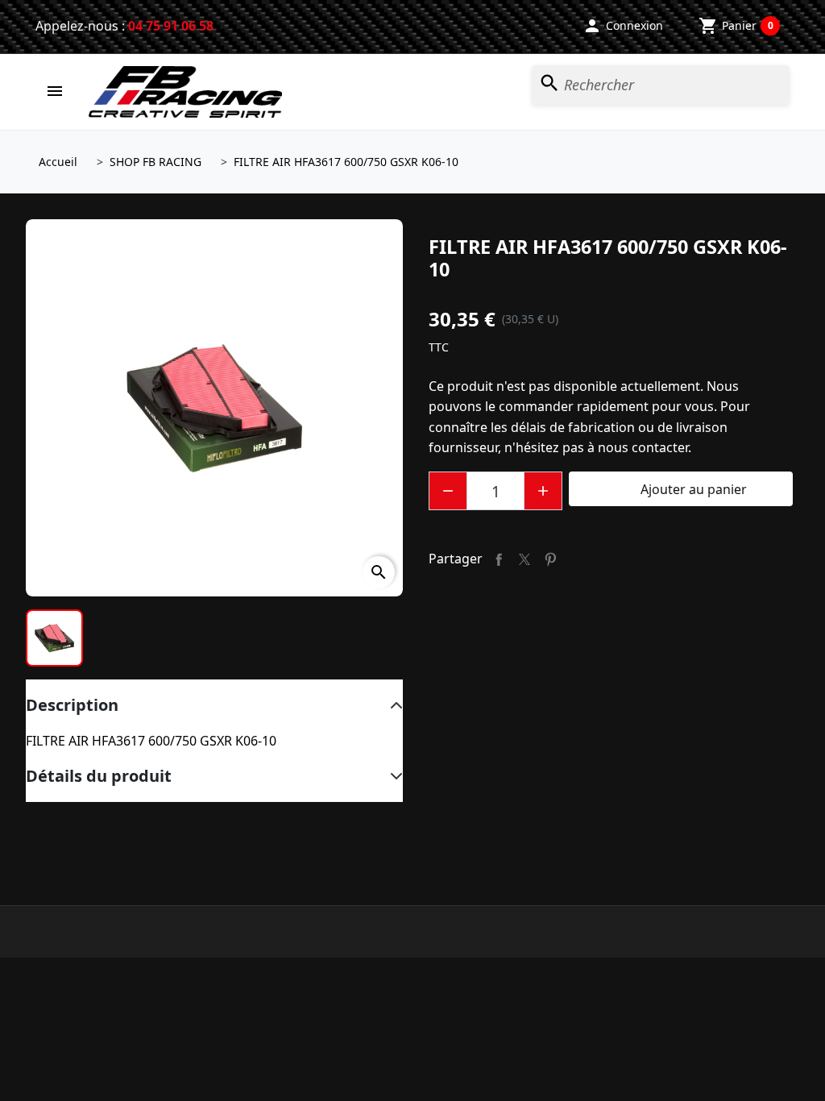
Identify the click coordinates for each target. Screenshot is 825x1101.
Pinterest (550, 559)
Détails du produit (99, 776)
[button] (623, 25)
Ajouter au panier (681, 489)
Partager (498, 559)
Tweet (524, 559)
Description (72, 705)
